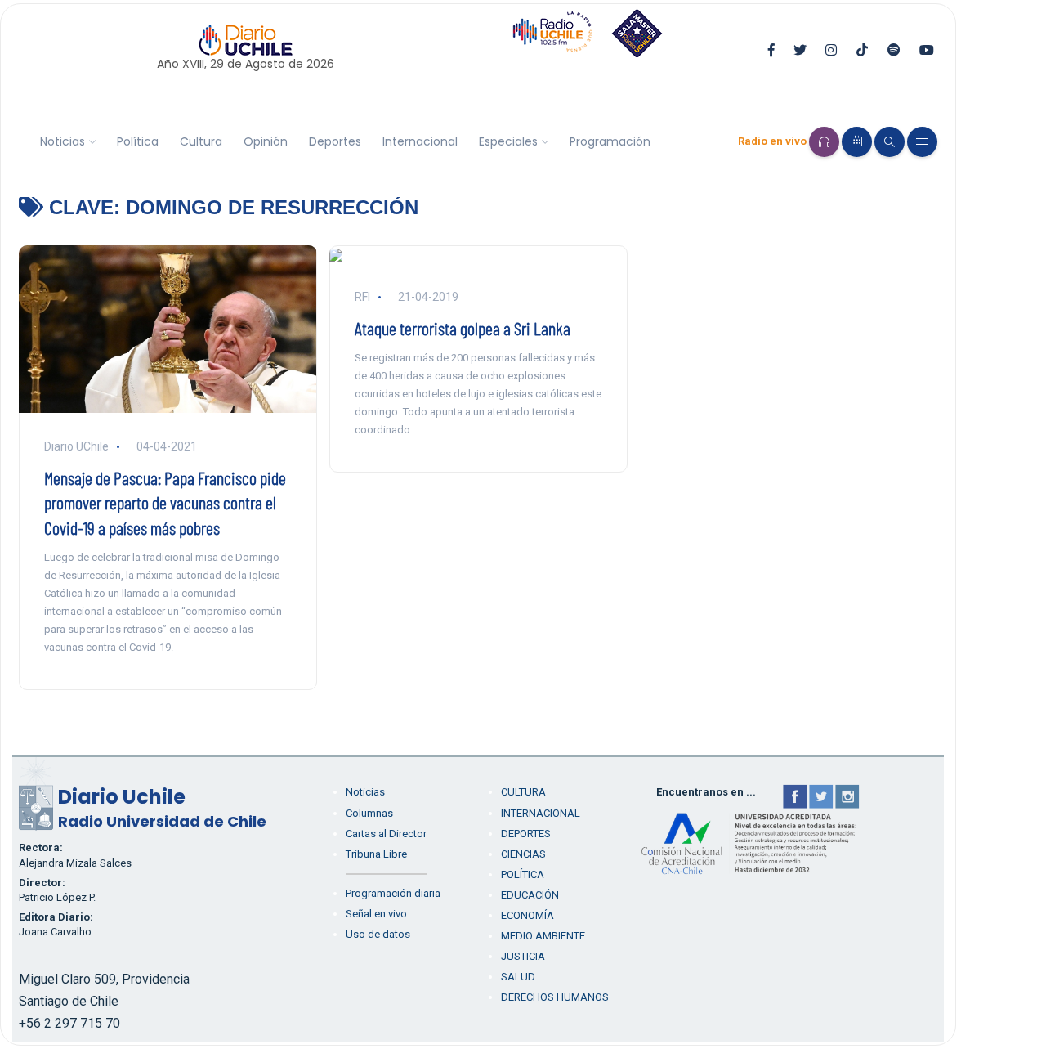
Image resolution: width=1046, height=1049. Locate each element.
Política (138, 141)
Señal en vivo (376, 914)
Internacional (420, 141)
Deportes (335, 141)
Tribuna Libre (376, 854)
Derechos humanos (555, 997)
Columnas (369, 813)
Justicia (523, 956)
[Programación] (857, 142)
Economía (527, 915)
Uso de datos (378, 934)
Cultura (201, 141)
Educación (530, 895)
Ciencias (523, 854)
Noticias (62, 141)
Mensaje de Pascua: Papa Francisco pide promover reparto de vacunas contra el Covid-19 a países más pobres (165, 503)
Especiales (508, 141)
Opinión (266, 141)
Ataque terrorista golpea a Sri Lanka (462, 327)
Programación (610, 141)
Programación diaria (393, 893)
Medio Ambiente (543, 936)
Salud (518, 977)
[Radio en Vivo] (824, 142)
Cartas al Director (386, 833)
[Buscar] (889, 142)
